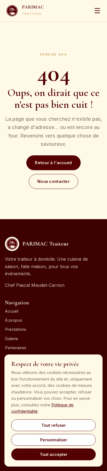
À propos (13, 320)
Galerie (11, 338)
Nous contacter (53, 181)
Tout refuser (53, 425)
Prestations (15, 329)
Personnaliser (53, 439)
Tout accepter (53, 454)
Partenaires (15, 347)
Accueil (11, 311)
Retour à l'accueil (53, 162)
